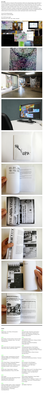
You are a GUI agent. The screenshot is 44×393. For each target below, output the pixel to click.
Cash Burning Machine (6, 357)
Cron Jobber (24, 370)
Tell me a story (25, 334)
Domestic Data (4, 363)
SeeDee (29, 370)
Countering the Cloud (26, 338)
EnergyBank (24, 371)
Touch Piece (29, 380)
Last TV (31, 369)
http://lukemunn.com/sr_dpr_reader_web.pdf (10, 18)
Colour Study (36, 376)
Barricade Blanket (5, 387)
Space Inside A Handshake (27, 376)
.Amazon (15, 369)
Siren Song (3, 376)
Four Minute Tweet (37, 369)
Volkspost (33, 378)
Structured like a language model (8, 340)
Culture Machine (4, 333)
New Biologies (32, 362)
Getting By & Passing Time (33, 334)
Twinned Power (25, 348)
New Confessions (13, 366)
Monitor (7, 366)
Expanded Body (4, 378)
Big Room (29, 384)
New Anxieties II (25, 362)
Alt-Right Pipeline (15, 357)
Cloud (29, 371)
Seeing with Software (14, 362)
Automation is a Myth (26, 341)
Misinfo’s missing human (27, 333)
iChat (28, 369)
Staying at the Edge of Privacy (35, 349)
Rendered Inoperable (26, 356)
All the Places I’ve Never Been (7, 380)
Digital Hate (3, 331)
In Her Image (24, 381)
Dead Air (8, 385)
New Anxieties (25, 363)
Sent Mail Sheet (34, 371)
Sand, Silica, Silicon (5, 348)
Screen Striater (25, 373)
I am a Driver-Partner (5, 362)
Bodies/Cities (11, 378)
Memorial (31, 377)
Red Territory (4, 338)
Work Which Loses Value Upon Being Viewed (10, 377)
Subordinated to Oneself (14, 356)
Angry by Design (25, 349)
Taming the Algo (25, 331)
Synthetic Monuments (26, 335)
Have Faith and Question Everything (29, 342)
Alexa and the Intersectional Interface (29, 357)
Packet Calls (3, 369)
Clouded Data (4, 359)
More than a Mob (13, 348)
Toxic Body (3, 385)
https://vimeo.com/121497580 (7, 14)
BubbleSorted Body (12, 363)
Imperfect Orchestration (15, 347)
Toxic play (17, 340)
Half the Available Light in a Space (8, 384)
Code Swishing (35, 370)
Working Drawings (5, 388)
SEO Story (33, 364)
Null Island (3, 366)
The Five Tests (17, 338)
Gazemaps (24, 369)
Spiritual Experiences (13, 387)
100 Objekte (24, 384)
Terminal (39, 357)
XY (40, 378)
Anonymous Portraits (15, 385)
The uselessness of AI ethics (27, 340)
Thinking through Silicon (27, 347)
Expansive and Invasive (34, 331)
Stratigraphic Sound (26, 364)
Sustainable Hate (25, 343)
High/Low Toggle (4, 356)
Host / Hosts (24, 380)
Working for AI (35, 333)
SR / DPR (16, 370)
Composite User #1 (32, 363)
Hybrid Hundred (25, 377)
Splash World (10, 369)
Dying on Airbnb (37, 340)
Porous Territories (25, 350)
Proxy (12, 370)
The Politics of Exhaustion (12, 331)
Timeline (37, 378)
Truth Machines (4, 341)
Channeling (12, 388)
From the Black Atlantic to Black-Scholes (30, 352)
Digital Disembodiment (6, 370)
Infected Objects (25, 366)
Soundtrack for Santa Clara (6, 364)
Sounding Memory (5, 389)
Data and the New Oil (5, 347)
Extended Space (36, 380)
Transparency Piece (26, 378)
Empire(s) (18, 384)
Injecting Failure (25, 353)
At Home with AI (10, 338)
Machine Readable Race (34, 348)
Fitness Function (16, 364)
